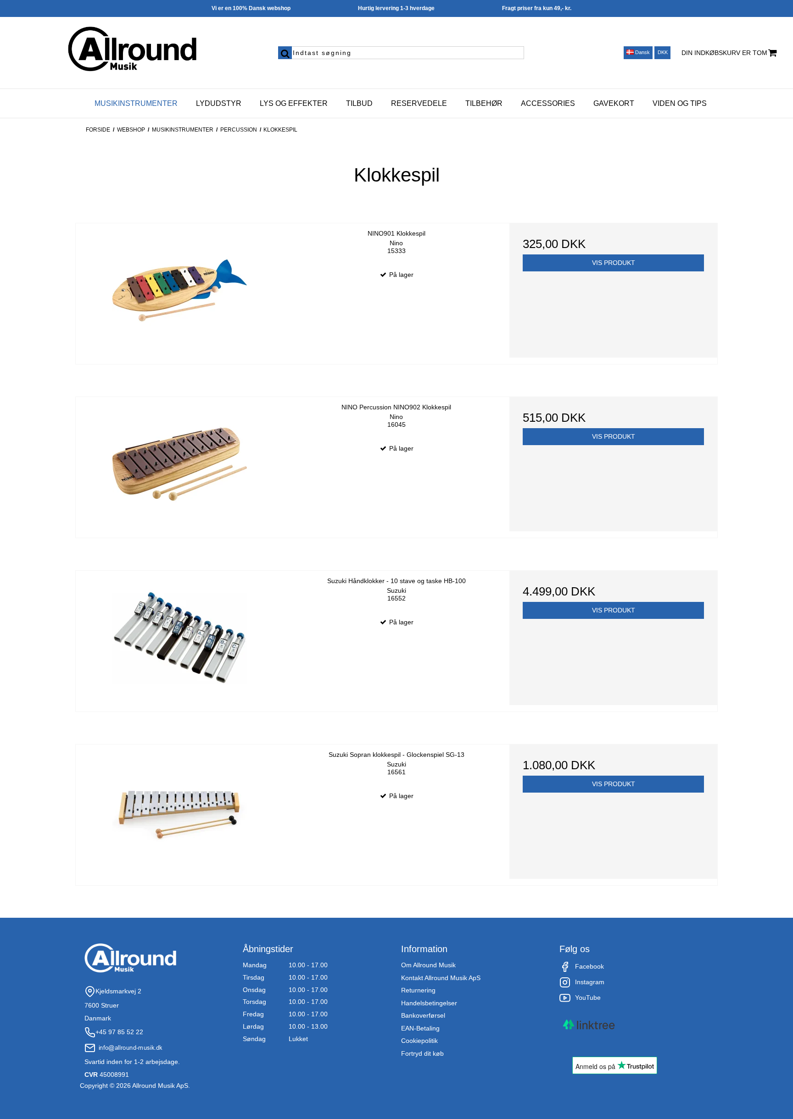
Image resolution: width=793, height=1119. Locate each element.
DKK (663, 52)
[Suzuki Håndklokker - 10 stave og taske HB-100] (180, 638)
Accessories (548, 103)
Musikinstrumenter (136, 103)
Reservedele (419, 103)
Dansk (642, 52)
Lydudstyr (218, 103)
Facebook (589, 966)
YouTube (588, 997)
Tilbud (359, 103)
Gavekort (613, 103)
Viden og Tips (680, 103)
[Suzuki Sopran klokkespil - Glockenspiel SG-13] (180, 811)
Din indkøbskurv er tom (724, 52)
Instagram (589, 982)
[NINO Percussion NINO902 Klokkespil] (180, 464)
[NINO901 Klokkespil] (180, 290)
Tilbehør (484, 103)
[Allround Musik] (132, 49)
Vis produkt (613, 262)
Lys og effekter (294, 103)
